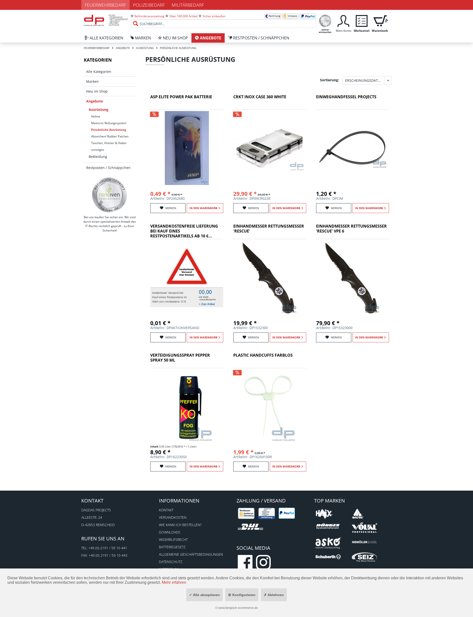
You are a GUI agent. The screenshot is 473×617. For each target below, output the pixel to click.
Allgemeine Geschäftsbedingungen (191, 554)
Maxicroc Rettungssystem (108, 123)
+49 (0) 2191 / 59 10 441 (107, 548)
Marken (92, 81)
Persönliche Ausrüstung (108, 130)
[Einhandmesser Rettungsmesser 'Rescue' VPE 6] (352, 277)
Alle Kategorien (98, 71)
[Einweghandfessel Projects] (352, 148)
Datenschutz (170, 561)
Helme (95, 116)
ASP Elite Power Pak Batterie (181, 97)
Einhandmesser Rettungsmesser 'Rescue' (268, 229)
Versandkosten (172, 517)
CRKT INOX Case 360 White (259, 97)
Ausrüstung (98, 109)
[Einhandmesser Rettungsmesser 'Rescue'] (269, 277)
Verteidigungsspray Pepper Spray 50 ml (180, 358)
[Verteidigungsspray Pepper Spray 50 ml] (186, 406)
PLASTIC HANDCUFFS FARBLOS (263, 355)
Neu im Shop (97, 91)
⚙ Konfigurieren (241, 595)
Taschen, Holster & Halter (109, 143)
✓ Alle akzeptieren (204, 595)
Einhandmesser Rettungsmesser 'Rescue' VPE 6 (351, 229)
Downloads (169, 532)
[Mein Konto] (343, 20)
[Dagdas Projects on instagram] (263, 562)
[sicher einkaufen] (325, 20)
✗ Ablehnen (274, 595)
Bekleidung (98, 156)
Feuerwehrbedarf (105, 5)
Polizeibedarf (149, 5)
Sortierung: (329, 80)
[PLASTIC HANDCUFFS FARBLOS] (269, 406)
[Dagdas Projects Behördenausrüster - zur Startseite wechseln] (106, 21)
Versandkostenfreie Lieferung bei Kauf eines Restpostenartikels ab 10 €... (184, 231)
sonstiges (97, 150)
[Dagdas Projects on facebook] (245, 562)
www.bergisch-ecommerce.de (238, 608)
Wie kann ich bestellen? (180, 524)
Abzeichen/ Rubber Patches (110, 136)
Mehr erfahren (174, 582)
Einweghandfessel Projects (346, 97)
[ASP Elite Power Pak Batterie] (186, 148)
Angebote (94, 101)
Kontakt (166, 510)
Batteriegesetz (172, 547)
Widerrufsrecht (173, 539)
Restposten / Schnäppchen (108, 167)
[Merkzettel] (362, 20)
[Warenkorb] (380, 20)
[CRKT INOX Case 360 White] (269, 148)
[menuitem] (223, 20)
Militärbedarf (188, 5)
